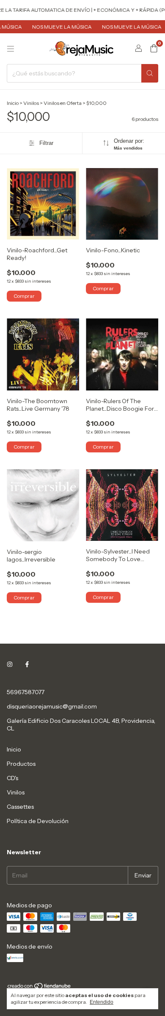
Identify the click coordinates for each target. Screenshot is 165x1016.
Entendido (101, 1002)
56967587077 (25, 692)
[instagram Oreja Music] (10, 664)
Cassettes (20, 806)
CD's (12, 778)
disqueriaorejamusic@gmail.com (52, 706)
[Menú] (10, 49)
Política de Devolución (38, 821)
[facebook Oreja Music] (27, 664)
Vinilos (31, 103)
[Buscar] (149, 73)
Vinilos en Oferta (63, 103)
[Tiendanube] (39, 988)
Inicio (13, 103)
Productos (21, 763)
